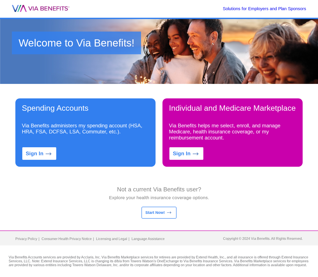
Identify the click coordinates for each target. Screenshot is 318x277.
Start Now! (155, 212)
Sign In (34, 153)
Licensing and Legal (111, 239)
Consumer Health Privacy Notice (67, 239)
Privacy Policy (26, 239)
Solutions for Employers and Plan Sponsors (264, 8)
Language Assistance (148, 239)
